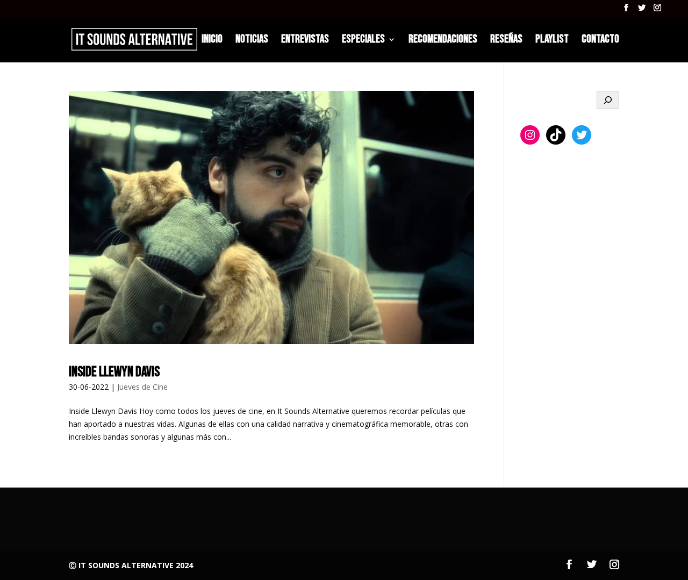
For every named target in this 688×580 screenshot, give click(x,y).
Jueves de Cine (142, 387)
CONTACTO (600, 40)
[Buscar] (608, 100)
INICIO (212, 40)
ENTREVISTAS (305, 40)
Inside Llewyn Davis (114, 372)
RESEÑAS (506, 40)
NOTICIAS (251, 40)
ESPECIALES (363, 40)
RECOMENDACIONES (442, 40)
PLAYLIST (552, 40)
